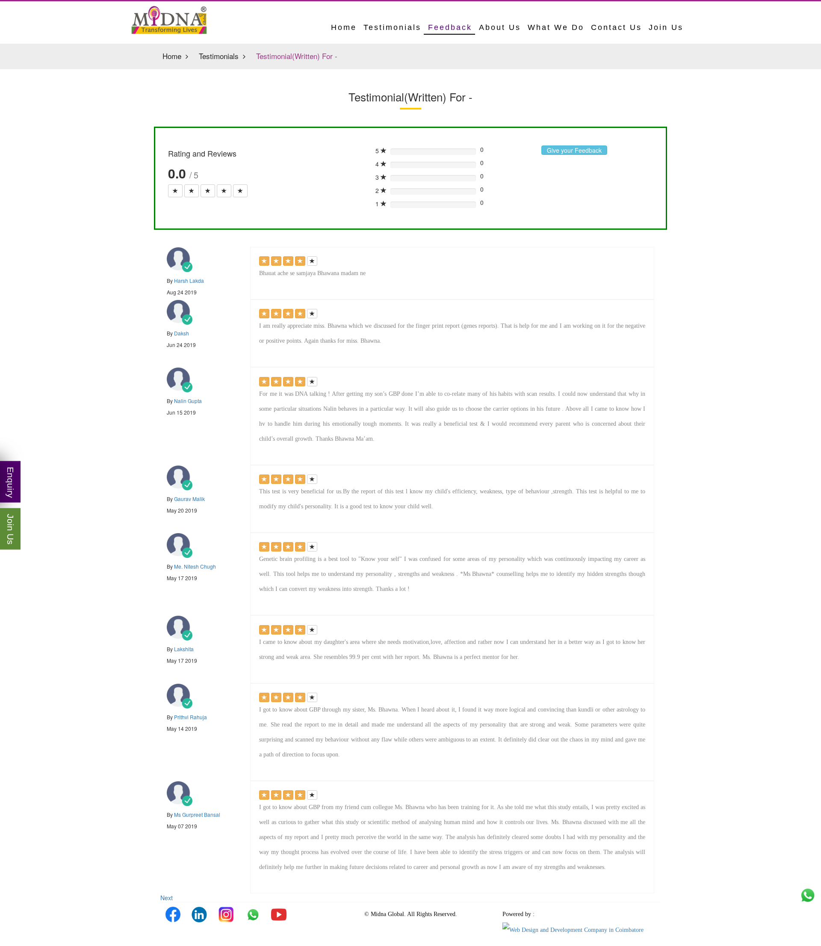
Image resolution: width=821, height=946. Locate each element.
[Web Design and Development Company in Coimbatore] (573, 929)
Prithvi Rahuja (190, 717)
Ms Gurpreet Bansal (197, 814)
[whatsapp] (252, 914)
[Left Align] (175, 190)
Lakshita (184, 648)
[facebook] (172, 914)
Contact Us (616, 27)
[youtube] (278, 914)
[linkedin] (199, 914)
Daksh (181, 333)
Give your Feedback (574, 150)
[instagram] (225, 914)
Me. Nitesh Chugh (195, 566)
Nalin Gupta (188, 400)
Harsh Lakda (189, 280)
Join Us (666, 27)
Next (166, 897)
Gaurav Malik (189, 498)
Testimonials (392, 27)
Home (171, 56)
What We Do (556, 27)
